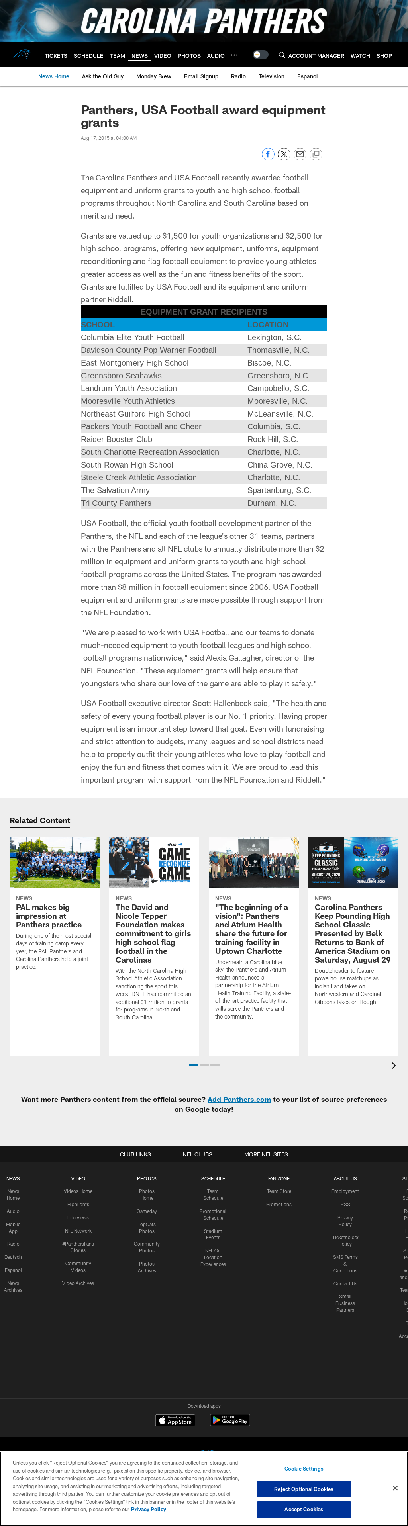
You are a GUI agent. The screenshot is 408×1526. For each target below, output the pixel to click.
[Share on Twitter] (284, 158)
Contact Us (345, 1283)
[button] (193, 1065)
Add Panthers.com (239, 1099)
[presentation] (395, 1066)
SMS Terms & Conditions (345, 1263)
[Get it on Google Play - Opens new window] (230, 1424)
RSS (345, 1204)
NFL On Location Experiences (213, 1257)
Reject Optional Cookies (303, 1489)
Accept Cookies (303, 1509)
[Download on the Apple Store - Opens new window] (175, 1421)
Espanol (13, 1270)
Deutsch (13, 1257)
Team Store (279, 1191)
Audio (13, 1211)
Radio (13, 1243)
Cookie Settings (304, 1468)
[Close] (395, 1488)
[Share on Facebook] (268, 158)
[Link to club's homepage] (22, 54)
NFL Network (78, 1230)
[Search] (282, 54)
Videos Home (78, 1191)
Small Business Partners (345, 1303)
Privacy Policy (148, 1509)
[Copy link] (316, 154)
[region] (204, 1488)
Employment (345, 1191)
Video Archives (78, 1283)
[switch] (261, 54)
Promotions (279, 1204)
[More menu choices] (234, 55)
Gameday (147, 1211)
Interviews (78, 1217)
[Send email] (300, 158)
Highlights (78, 1204)
